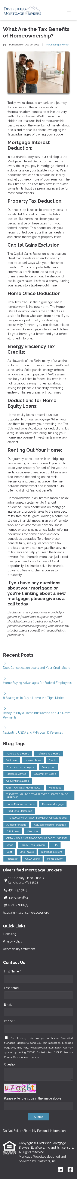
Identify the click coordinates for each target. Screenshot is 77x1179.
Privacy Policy (12, 941)
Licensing (9, 934)
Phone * (9, 1021)
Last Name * (12, 988)
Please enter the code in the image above (32, 1098)
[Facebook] (70, 1170)
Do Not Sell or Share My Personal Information (34, 1130)
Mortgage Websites (33, 1156)
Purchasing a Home (57, 44)
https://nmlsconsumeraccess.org (26, 912)
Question (10, 1064)
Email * (8, 1004)
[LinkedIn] (60, 1170)
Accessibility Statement (19, 949)
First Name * (12, 971)
